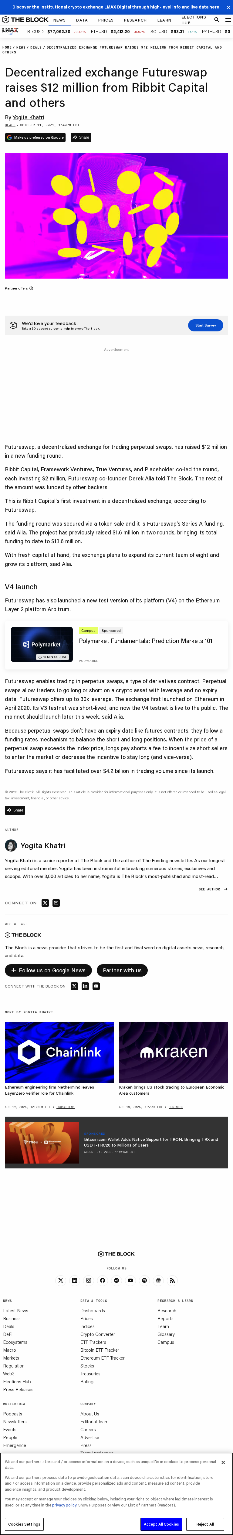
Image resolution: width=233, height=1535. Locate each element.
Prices (86, 1318)
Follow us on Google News (48, 969)
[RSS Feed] (172, 1280)
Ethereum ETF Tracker (102, 1357)
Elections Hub (17, 1381)
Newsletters (15, 1421)
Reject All (205, 1524)
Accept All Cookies (161, 1524)
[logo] (25, 20)
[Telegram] (116, 1280)
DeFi (7, 1334)
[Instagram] (88, 1280)
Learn (163, 1326)
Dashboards (92, 1310)
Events (9, 1429)
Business (12, 1318)
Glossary (166, 1334)
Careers (88, 1429)
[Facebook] (102, 1280)
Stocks (87, 1365)
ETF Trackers (93, 1342)
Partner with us (122, 970)
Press (86, 1445)
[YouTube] (130, 1280)
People (10, 1437)
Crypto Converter (97, 1334)
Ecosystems (15, 1342)
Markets (11, 1357)
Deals (8, 1326)
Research (166, 1310)
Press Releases (18, 1389)
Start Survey (205, 325)
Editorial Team (94, 1421)
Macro (9, 1349)
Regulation (14, 1365)
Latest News (15, 1310)
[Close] (223, 1462)
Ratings (88, 1381)
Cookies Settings (24, 1524)
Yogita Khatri (28, 117)
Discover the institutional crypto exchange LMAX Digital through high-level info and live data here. (116, 7)
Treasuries (90, 1373)
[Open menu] (228, 20)
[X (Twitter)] (60, 1280)
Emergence (14, 1445)
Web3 (9, 1373)
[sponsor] (42, 1143)
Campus (165, 1342)
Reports (165, 1318)
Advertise (89, 1437)
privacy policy (64, 1505)
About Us (89, 1413)
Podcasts (12, 1413)
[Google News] (158, 1280)
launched (69, 600)
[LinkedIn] (74, 1280)
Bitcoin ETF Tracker (99, 1349)
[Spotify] (144, 1280)
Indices (87, 1326)
